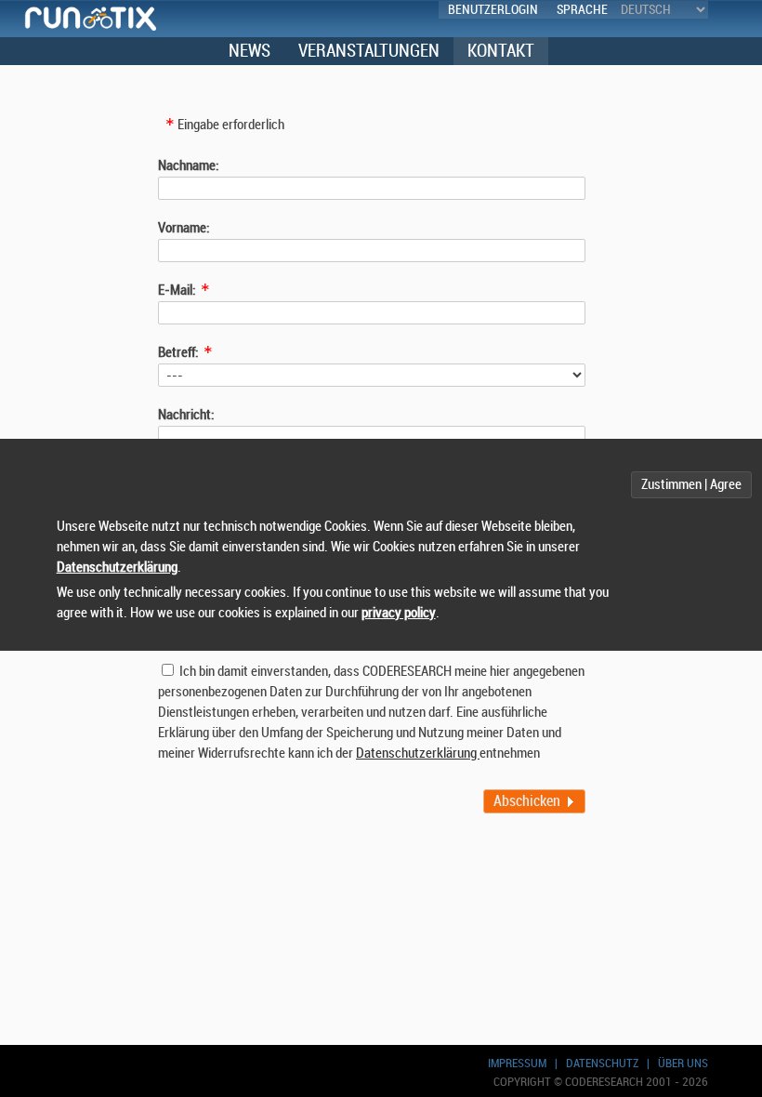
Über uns (683, 1063)
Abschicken (526, 801)
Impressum (517, 1063)
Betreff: (178, 353)
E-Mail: (177, 290)
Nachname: (188, 166)
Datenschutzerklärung (418, 753)
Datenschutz (602, 1063)
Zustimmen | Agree (691, 485)
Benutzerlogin (493, 10)
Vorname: (184, 228)
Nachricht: (186, 415)
